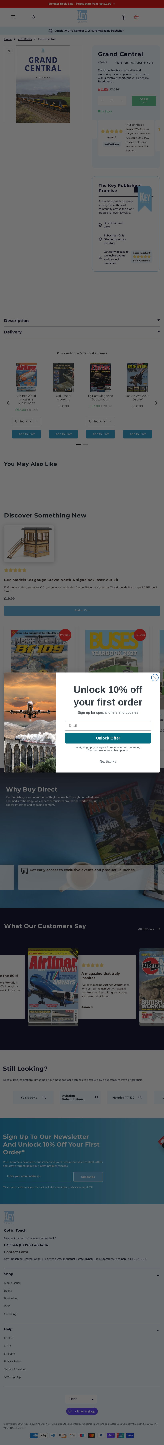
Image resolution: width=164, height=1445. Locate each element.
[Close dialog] (154, 677)
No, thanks (108, 761)
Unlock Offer (108, 738)
